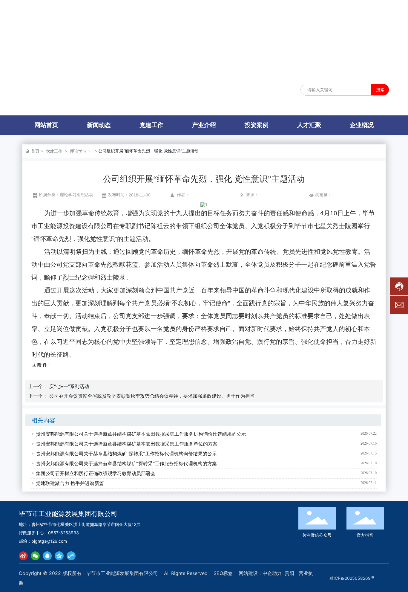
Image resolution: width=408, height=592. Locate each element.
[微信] (35, 555)
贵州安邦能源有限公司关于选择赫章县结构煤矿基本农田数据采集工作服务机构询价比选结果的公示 (141, 434)
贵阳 (289, 573)
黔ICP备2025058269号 (352, 578)
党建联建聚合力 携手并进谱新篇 (70, 483)
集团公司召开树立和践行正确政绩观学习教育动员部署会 (95, 473)
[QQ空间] (59, 555)
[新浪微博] (23, 555)
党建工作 (54, 151)
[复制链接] (71, 555)
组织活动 (84, 195)
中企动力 (272, 573)
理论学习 (78, 151)
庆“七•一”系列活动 (69, 386)
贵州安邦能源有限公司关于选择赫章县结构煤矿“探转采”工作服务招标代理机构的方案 (126, 463)
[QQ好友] (47, 555)
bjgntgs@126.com (49, 541)
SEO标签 (223, 573)
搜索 (380, 89)
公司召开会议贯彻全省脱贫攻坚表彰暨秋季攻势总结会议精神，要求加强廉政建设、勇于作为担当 (152, 396)
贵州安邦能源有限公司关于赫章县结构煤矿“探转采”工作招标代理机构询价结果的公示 (126, 453)
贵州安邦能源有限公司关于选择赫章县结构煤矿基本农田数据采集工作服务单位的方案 (126, 443)
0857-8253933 (63, 532)
